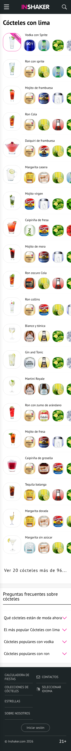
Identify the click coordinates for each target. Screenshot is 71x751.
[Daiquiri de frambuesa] (12, 148)
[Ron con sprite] (12, 68)
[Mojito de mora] (12, 254)
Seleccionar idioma (51, 689)
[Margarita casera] (12, 174)
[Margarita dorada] (12, 518)
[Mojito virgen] (12, 201)
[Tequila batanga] (12, 492)
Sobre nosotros (17, 713)
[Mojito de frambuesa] (12, 95)
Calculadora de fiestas (17, 677)
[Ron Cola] (12, 121)
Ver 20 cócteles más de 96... (35, 570)
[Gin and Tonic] (12, 359)
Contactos (50, 677)
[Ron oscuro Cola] (12, 280)
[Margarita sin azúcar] (12, 544)
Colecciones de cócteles (17, 689)
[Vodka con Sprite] (12, 42)
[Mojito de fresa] (12, 439)
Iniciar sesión (35, 728)
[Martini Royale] (12, 386)
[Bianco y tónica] (12, 333)
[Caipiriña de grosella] (12, 465)
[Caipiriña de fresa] (12, 227)
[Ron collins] (12, 306)
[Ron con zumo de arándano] (12, 412)
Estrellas (12, 701)
